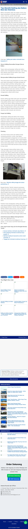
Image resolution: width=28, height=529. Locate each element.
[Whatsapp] (25, 522)
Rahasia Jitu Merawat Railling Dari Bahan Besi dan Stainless (20, 291)
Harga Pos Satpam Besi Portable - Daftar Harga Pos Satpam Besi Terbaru (16, 392)
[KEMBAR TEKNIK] (4, 2)
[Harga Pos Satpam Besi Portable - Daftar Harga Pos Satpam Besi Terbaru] (4, 392)
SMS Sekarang (14, 479)
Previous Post (22, 337)
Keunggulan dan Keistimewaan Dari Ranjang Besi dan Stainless (17, 434)
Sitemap (22, 521)
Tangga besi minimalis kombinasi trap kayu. (14, 239)
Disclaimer (14, 523)
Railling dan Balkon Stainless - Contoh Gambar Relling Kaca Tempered (7, 314)
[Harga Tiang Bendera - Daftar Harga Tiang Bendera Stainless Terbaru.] (4, 400)
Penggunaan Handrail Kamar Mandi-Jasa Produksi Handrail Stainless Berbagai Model (17, 451)
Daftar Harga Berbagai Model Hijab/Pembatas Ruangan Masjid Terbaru (16, 404)
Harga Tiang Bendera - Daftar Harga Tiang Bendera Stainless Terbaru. (17, 400)
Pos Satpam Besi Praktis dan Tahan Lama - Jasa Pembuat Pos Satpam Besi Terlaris (17, 455)
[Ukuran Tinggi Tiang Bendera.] (4, 388)
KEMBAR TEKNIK (16, 527)
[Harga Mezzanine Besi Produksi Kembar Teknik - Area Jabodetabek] (4, 426)
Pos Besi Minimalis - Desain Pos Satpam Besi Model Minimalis (16, 417)
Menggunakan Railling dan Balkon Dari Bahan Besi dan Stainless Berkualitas (20, 314)
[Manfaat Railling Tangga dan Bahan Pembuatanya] (20, 297)
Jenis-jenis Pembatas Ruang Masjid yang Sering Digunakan (16, 408)
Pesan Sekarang (15, 475)
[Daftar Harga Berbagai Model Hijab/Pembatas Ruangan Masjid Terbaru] (4, 404)
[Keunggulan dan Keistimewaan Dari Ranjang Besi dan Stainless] (4, 434)
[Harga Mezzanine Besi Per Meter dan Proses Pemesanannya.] (4, 396)
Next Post (4, 337)
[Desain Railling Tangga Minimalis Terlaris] (7, 285)
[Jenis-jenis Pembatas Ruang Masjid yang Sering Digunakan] (4, 408)
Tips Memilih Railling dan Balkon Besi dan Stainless (14, 9)
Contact (10, 521)
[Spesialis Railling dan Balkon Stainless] (7, 297)
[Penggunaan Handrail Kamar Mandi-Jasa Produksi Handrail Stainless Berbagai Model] (4, 452)
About (4, 521)
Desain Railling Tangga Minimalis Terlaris (6, 290)
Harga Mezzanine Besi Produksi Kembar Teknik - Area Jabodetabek (16, 425)
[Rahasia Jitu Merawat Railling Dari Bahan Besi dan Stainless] (20, 285)
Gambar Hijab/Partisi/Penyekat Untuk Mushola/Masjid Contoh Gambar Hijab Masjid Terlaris (15, 421)
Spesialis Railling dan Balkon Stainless (7, 302)
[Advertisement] (14, 258)
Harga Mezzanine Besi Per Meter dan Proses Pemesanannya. (15, 396)
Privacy (16, 521)
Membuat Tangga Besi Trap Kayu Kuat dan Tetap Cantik (17, 442)
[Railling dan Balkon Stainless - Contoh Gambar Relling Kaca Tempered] (7, 308)
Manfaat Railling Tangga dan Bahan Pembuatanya (20, 302)
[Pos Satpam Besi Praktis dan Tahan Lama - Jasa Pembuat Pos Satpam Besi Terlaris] (4, 456)
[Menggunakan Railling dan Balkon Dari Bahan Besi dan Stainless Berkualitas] (20, 308)
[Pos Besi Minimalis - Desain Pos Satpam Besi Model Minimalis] (4, 417)
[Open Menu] (24, 1)
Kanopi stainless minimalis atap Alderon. (13, 231)
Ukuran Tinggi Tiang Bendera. (14, 387)
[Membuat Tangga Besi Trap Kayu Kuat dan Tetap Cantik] (4, 443)
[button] (22, 277)
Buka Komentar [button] (14, 379)
